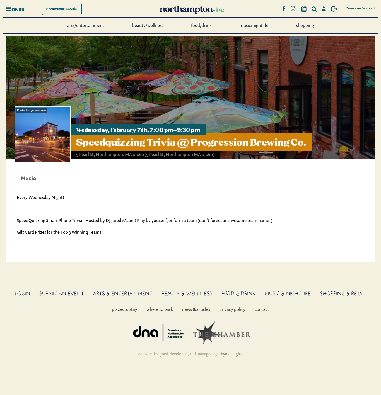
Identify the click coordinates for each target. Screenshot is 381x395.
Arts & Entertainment (122, 293)
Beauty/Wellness (147, 25)
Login (22, 293)
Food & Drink (238, 293)
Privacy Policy (232, 309)
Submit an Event (61, 293)
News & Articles (196, 309)
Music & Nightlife (288, 293)
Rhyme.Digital (230, 354)
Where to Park (159, 309)
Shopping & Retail (343, 293)
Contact (262, 309)
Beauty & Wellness (186, 293)
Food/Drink (201, 25)
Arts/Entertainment (85, 25)
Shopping (305, 25)
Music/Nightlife (254, 25)
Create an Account (360, 8)
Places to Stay (124, 309)
